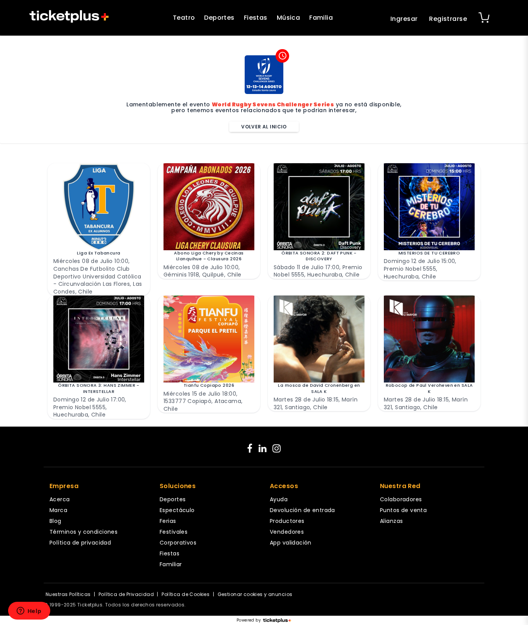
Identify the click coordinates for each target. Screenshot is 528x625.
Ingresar (403, 18)
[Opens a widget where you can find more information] (29, 611)
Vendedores (287, 532)
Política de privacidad (80, 542)
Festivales (173, 532)
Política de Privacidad (126, 594)
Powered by (249, 620)
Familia (321, 17)
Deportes (219, 17)
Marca (58, 510)
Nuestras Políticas (68, 594)
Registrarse (448, 18)
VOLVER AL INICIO (264, 126)
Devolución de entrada (302, 510)
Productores (287, 521)
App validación (291, 542)
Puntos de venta (403, 510)
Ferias (168, 521)
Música (288, 17)
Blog (55, 521)
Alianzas (391, 521)
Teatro (184, 17)
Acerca (59, 499)
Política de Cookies (185, 594)
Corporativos (178, 542)
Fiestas (255, 17)
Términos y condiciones (83, 532)
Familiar (171, 564)
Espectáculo (177, 510)
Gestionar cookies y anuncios (255, 594)
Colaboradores (401, 499)
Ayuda (279, 499)
